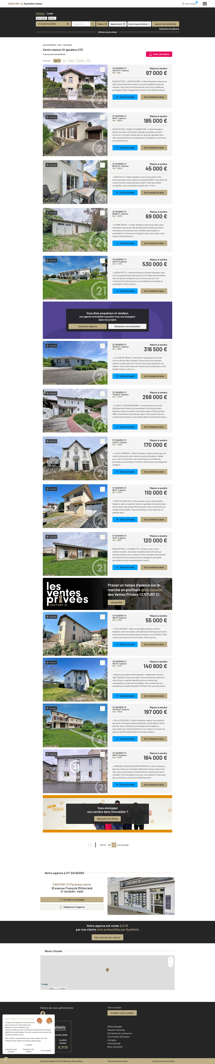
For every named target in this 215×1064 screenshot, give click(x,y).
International (114, 1043)
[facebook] (42, 1013)
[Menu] (205, 3)
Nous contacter (115, 1046)
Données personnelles (118, 1061)
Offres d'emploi (115, 1026)
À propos (112, 1040)
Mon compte (191, 3)
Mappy (63, 988)
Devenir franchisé (116, 1030)
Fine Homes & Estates (119, 1036)
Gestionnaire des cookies (164, 1061)
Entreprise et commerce (120, 1033)
